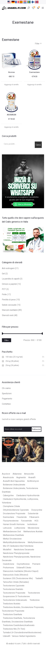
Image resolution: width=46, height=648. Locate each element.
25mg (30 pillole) (12, 365)
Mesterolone (33, 528)
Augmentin (21, 477)
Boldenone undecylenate (14, 484)
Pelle (4, 294)
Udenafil (6, 636)
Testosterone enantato (13, 589)
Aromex (11, 72)
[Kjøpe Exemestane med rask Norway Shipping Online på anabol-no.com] (37, 2)
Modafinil (7, 549)
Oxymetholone (23, 564)
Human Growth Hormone (14, 524)
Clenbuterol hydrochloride (27, 495)
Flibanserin (34, 517)
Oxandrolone (8, 564)
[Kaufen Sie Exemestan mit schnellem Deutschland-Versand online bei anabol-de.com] (13, 2)
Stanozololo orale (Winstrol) (15, 575)
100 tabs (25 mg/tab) (14, 357)
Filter (38, 43)
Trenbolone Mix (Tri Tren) (14, 629)
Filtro (6, 340)
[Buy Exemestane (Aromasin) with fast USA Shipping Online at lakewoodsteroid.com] (9, 2)
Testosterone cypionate (13, 585)
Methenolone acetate (33, 531)
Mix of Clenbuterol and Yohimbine (18, 546)
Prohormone (8, 567)
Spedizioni (7, 393)
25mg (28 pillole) (12, 361)
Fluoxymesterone (11, 520)
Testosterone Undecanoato (15, 600)
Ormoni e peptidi (9, 284)
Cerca (38, 144)
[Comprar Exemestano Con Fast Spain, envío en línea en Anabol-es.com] (21, 2)
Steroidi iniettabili (10, 310)
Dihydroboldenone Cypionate (16, 510)
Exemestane (34, 72)
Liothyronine (19, 528)
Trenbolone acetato (11, 603)
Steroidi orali (7, 315)
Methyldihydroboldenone (14, 542)
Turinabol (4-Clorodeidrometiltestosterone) (22, 632)
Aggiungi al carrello (11, 85)
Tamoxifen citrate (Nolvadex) (16, 582)
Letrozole (7, 528)
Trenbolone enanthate (12, 614)
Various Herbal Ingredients (24, 636)
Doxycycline (36, 510)
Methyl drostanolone (12, 539)
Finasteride (22, 517)
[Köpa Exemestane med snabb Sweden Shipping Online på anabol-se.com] (29, 2)
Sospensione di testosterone (16, 596)
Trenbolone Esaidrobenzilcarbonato (18, 625)
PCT (4, 289)
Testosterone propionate (14, 593)
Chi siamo (6, 388)
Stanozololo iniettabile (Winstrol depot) (20, 571)
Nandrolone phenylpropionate (16, 553)
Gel (3, 273)
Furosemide (26, 520)
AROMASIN (11, 115)
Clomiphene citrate (11, 506)
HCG (36, 520)
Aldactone (17, 474)
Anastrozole (8, 477)
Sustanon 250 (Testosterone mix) (18, 578)
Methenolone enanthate (13, 535)
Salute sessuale (9, 305)
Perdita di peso (9, 299)
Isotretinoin (32, 524)
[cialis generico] (23, 239)
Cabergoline (8, 495)
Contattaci (6, 404)
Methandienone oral (12, 531)
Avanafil (31, 477)
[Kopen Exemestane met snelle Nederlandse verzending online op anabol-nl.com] (25, 2)
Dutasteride (33, 513)
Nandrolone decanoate (24, 549)
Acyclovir (6, 474)
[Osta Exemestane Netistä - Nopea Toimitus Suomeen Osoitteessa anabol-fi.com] (33, 2)
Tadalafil (39, 578)
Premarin (36, 564)
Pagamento (7, 398)
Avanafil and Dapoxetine (14, 481)
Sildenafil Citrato (23, 567)
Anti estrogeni (8, 268)
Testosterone (34, 593)
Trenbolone (35, 600)
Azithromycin (33, 481)
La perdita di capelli (10, 279)
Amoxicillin (29, 474)
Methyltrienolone (35, 542)
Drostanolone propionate (14, 513)
